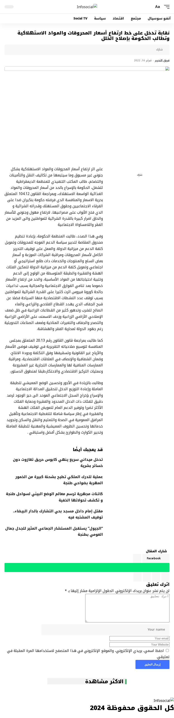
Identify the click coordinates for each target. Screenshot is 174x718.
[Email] (123, 49)
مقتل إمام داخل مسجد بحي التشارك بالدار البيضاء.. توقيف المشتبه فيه (58, 514)
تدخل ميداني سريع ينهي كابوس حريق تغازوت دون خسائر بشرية (58, 462)
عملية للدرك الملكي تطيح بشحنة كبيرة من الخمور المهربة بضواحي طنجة (59, 479)
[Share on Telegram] (130, 49)
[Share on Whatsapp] (137, 49)
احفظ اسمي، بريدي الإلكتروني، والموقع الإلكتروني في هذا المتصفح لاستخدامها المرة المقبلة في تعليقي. (88, 653)
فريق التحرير (162, 60)
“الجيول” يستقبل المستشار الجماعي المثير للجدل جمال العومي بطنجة (54, 531)
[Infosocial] (87, 7)
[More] (102, 49)
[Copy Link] (116, 49)
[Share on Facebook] (151, 49)
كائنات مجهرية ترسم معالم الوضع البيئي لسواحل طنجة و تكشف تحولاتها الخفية (54, 496)
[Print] (109, 49)
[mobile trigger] (165, 7)
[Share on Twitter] (144, 49)
